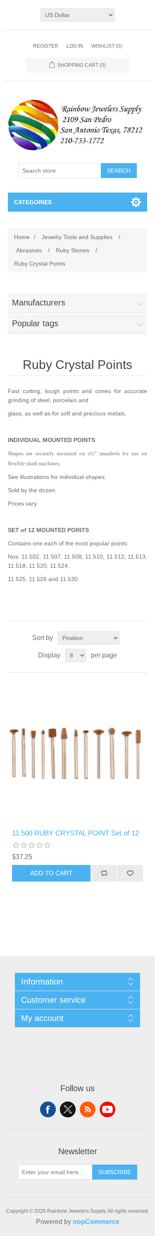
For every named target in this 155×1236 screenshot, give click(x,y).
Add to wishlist (130, 873)
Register (45, 46)
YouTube (107, 1109)
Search (119, 170)
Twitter (68, 1109)
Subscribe (114, 1172)
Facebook (48, 1109)
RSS (87, 1109)
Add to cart (51, 873)
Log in (75, 46)
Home (22, 237)
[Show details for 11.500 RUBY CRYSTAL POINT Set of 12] (78, 751)
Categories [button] (33, 202)
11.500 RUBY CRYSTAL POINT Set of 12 (75, 833)
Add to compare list (104, 873)
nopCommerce (96, 1221)
